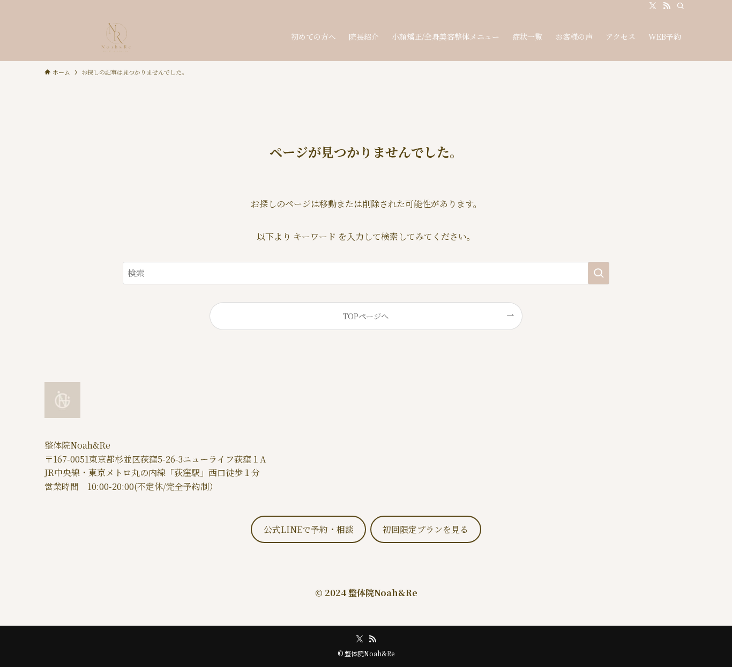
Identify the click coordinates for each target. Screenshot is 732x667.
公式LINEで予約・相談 (309, 529)
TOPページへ (366, 315)
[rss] (667, 6)
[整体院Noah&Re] (115, 36)
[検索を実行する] (598, 273)
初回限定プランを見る (425, 529)
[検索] (681, 6)
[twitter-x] (653, 6)
